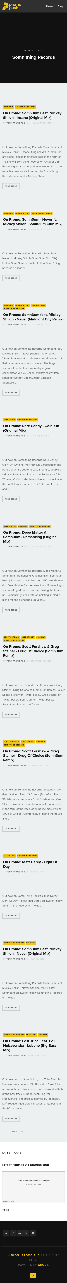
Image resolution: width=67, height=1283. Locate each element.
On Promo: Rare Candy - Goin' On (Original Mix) (31, 428)
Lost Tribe (31, 1035)
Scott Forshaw (11, 637)
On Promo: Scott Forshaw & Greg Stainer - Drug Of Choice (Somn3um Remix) (33, 651)
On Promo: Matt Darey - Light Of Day (30, 864)
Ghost (43, 1265)
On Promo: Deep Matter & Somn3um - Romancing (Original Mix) (30, 537)
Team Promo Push (16, 123)
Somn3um (8, 107)
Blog (60, 6)
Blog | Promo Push (27, 1255)
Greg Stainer (28, 637)
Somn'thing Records (25, 107)
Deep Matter (10, 526)
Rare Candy (9, 420)
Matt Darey (9, 856)
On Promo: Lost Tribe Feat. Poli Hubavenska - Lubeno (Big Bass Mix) (29, 1045)
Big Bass (43, 1035)
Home (49, 6)
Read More (11, 186)
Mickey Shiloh (22, 213)
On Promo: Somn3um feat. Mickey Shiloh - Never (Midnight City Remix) (33, 317)
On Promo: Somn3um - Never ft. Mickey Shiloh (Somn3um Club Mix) (32, 221)
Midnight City (38, 305)
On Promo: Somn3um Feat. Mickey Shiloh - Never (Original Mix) (32, 951)
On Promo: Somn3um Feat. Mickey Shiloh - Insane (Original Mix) (32, 115)
